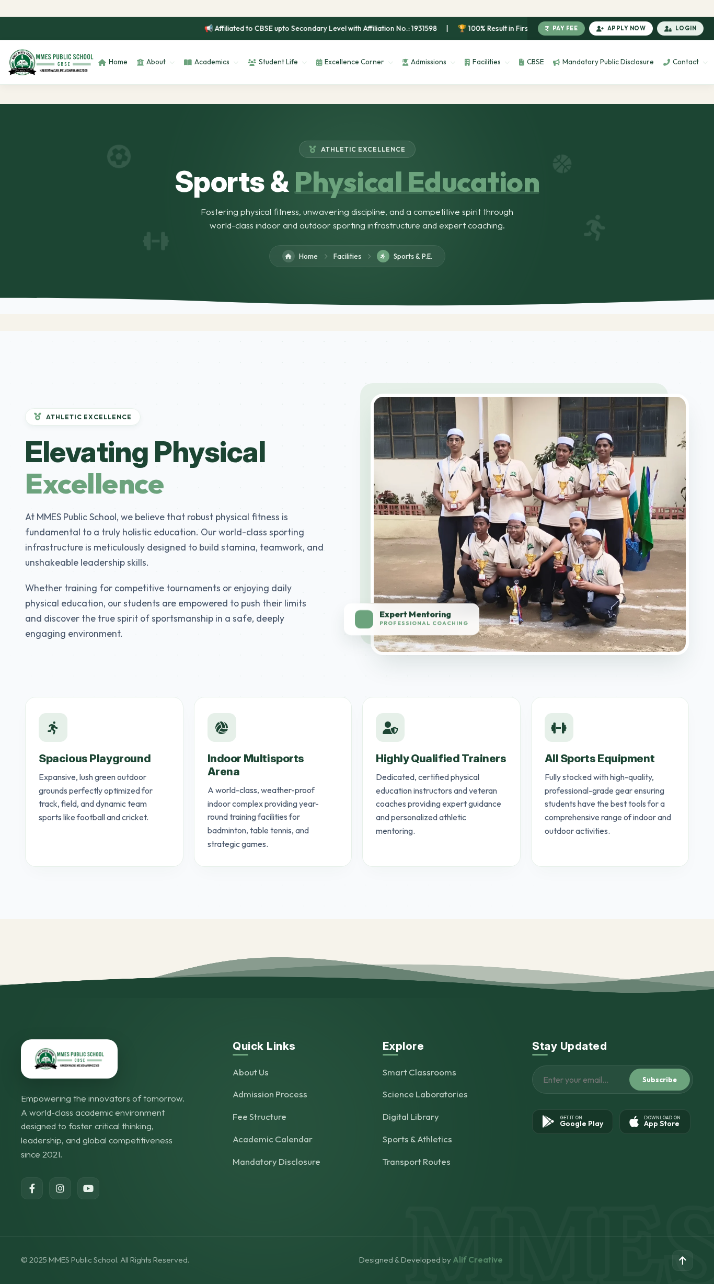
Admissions (428, 61)
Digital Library (411, 1116)
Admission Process (270, 1094)
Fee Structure (259, 1116)
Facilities (487, 61)
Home (118, 61)
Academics (211, 61)
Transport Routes (417, 1161)
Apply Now (626, 28)
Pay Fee (565, 28)
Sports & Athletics (417, 1139)
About (156, 61)
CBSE (535, 61)
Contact (686, 61)
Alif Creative (478, 1260)
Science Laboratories (425, 1094)
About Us (251, 1072)
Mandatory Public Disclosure (608, 61)
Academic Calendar (273, 1139)
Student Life (278, 61)
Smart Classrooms (419, 1072)
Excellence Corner (354, 61)
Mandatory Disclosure (276, 1161)
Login (686, 28)
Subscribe (659, 1079)
